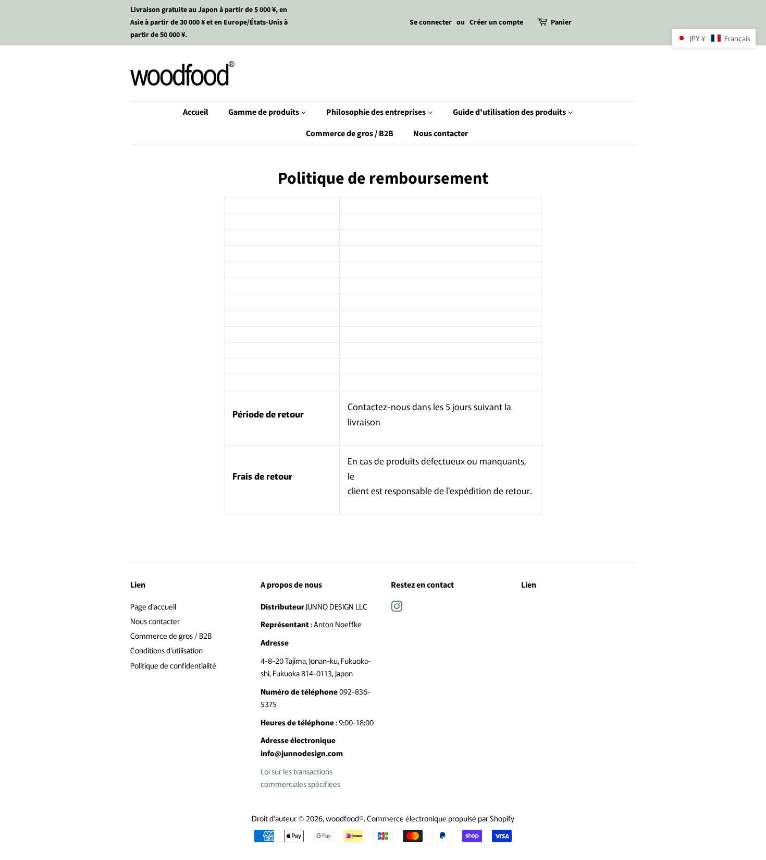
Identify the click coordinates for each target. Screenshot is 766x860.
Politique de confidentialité (173, 665)
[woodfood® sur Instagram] (396, 607)
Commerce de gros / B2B (349, 133)
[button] (714, 38)
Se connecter (431, 22)
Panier (561, 22)
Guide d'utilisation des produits (510, 112)
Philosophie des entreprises (376, 112)
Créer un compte (496, 22)
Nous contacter (440, 133)
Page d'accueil (153, 606)
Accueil (195, 112)
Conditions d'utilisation (166, 649)
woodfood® (345, 818)
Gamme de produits (264, 112)
